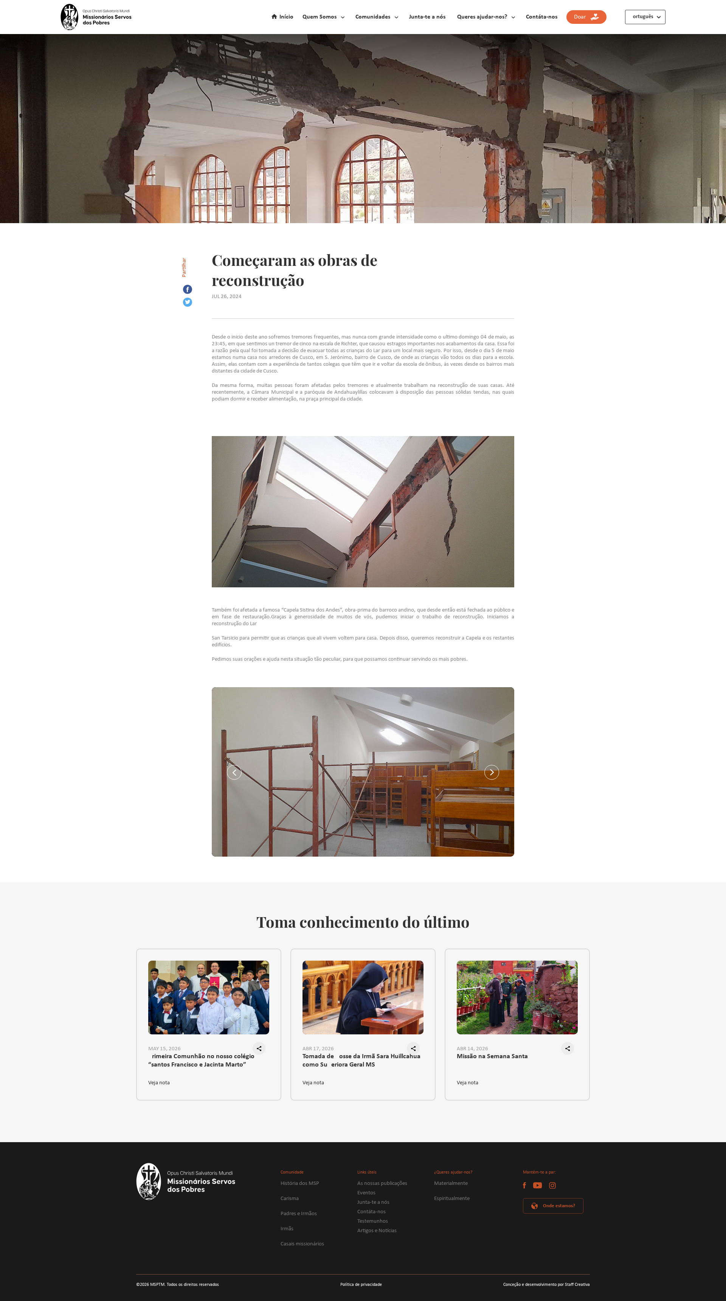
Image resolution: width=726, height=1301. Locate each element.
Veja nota (159, 1083)
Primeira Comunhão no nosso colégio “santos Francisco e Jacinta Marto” (201, 1060)
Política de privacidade (361, 1284)
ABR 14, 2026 (472, 1049)
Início (286, 17)
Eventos (366, 1193)
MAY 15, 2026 (164, 1049)
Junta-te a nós (427, 17)
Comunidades (372, 17)
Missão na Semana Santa (492, 1056)
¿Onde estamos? (558, 1205)
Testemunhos (372, 1221)
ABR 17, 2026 (318, 1049)
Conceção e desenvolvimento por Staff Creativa (546, 1284)
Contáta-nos (541, 17)
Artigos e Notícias (377, 1231)
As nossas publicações (382, 1183)
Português (641, 17)
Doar (582, 17)
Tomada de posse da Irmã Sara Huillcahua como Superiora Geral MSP (361, 1060)
